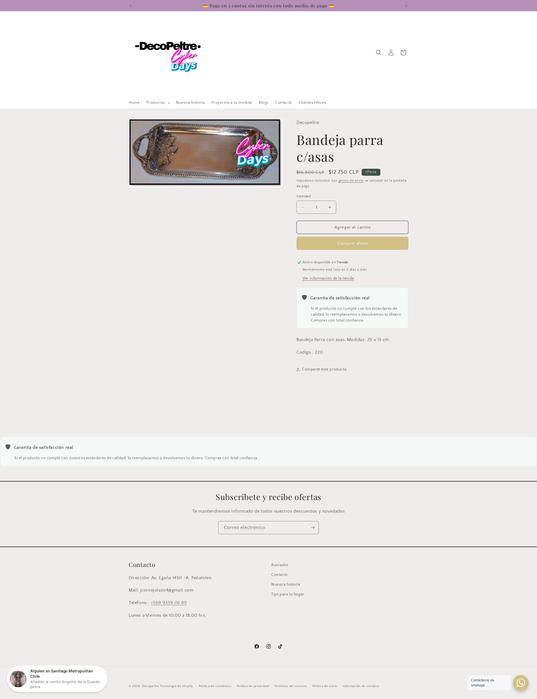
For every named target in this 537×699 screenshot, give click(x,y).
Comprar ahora (352, 243)
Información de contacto (361, 686)
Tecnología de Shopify (176, 686)
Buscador (280, 565)
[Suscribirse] (312, 527)
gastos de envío (351, 180)
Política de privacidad (253, 686)
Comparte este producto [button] (324, 369)
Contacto (279, 575)
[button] (157, 103)
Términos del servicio (290, 686)
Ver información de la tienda (328, 278)
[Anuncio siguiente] (406, 5)
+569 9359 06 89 (169, 602)
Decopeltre (150, 686)
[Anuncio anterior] (130, 5)
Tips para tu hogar (287, 594)
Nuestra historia (285, 584)
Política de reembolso (215, 686)
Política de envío (324, 686)
